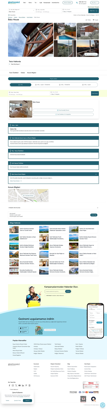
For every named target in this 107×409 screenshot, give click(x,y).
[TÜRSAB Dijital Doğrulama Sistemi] (91, 385)
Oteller (15, 17)
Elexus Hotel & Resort (18, 353)
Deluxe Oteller (79, 353)
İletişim (35, 369)
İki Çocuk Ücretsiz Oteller (61, 351)
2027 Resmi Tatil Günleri (90, 376)
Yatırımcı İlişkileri (67, 2)
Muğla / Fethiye (80, 349)
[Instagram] (12, 385)
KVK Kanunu (37, 376)
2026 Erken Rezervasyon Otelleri (42, 344)
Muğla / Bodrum (38, 353)
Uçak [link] (41, 2)
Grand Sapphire (17, 355)
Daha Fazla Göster (15, 181)
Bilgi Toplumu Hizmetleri (73, 373)
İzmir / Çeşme (79, 344)
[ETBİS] (83, 399)
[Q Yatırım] (93, 399)
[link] (68, 2)
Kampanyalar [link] (47, 2)
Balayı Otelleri (58, 349)
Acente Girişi (87, 369)
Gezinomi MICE (54, 376)
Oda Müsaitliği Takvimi (64, 110)
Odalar (23, 73)
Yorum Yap (93, 215)
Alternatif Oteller (59, 346)
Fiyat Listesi (53, 79)
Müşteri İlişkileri (54, 373)
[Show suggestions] (33, 10)
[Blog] (29, 385)
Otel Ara (92, 11)
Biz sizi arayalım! (82, 3)
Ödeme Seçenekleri (72, 366)
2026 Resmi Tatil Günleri (90, 373)
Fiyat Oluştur (95, 93)
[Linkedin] (22, 385)
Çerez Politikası (71, 369)
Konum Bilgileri (31, 73)
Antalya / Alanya (38, 349)
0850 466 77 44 (82, 2)
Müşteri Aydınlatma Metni (57, 369)
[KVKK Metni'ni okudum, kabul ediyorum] (45, 295)
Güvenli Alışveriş (55, 366)
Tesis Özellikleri (13, 73)
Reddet (7, 400)
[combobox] (19, 11)
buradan (21, 396)
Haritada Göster (29, 195)
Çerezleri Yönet (17, 400)
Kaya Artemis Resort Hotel (20, 344)
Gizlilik (35, 373)
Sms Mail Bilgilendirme (73, 378)
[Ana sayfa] (14, 2)
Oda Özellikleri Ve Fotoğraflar (64, 114)
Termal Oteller (79, 351)
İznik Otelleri (30, 17)
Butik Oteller (79, 346)
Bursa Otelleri (22, 17)
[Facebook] (9, 385)
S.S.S (35, 371)
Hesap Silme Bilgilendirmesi (74, 376)
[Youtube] (19, 385)
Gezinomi (10, 17)
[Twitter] (16, 385)
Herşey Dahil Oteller (39, 351)
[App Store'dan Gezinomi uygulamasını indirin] (23, 328)
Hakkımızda (36, 366)
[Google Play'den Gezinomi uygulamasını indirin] (23, 331)
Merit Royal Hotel (17, 350)
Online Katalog (88, 371)
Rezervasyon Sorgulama (90, 366)
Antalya (36, 346)
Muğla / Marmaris (59, 353)
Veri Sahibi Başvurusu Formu (57, 371)
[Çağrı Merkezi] (77, 3)
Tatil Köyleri (58, 344)
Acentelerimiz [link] (55, 2)
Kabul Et (27, 400)
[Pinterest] (26, 385)
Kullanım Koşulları (71, 371)
